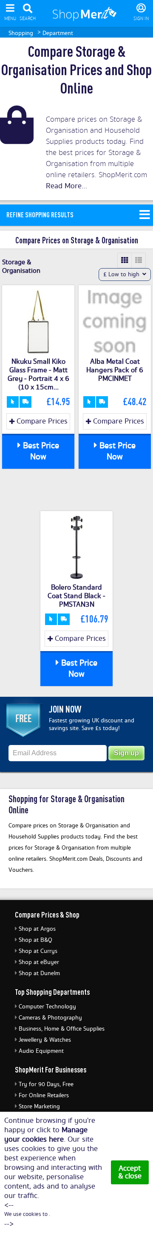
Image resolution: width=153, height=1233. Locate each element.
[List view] (138, 260)
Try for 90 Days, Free (46, 1084)
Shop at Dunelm (39, 973)
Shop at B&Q (35, 940)
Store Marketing (39, 1106)
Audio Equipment (41, 1051)
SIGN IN (141, 18)
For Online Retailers (44, 1095)
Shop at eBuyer (39, 962)
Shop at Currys (38, 951)
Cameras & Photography (50, 1018)
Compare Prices (41, 421)
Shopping (20, 33)
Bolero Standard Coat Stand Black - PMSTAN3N (76, 596)
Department (57, 33)
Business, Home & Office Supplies (62, 1029)
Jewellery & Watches (45, 1040)
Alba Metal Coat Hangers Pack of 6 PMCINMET (114, 370)
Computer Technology (47, 1006)
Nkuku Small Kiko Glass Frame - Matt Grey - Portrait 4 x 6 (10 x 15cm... (38, 374)
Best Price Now (40, 451)
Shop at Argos (37, 929)
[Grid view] (125, 260)
